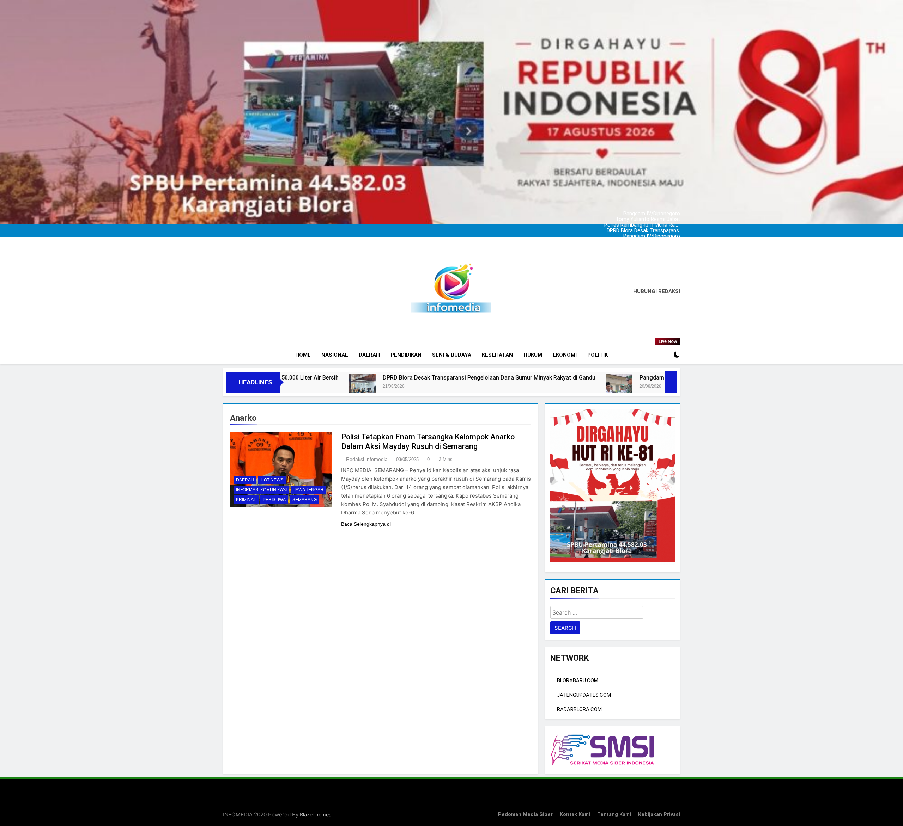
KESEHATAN (497, 355)
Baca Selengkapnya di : (367, 524)
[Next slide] (676, 229)
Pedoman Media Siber (525, 815)
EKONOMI (565, 355)
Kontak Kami (575, 815)
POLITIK (597, 355)
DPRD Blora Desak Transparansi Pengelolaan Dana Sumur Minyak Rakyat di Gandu (648, 225)
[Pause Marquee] (671, 382)
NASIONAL (334, 355)
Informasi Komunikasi (261, 489)
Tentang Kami (614, 815)
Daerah (245, 479)
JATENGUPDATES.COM (584, 695)
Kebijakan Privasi (659, 815)
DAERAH (369, 355)
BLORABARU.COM (577, 680)
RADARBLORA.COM (579, 709)
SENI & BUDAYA (451, 355)
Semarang (304, 499)
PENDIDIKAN (406, 355)
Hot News (272, 479)
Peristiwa (274, 499)
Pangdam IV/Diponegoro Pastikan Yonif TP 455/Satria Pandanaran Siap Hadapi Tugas (648, 208)
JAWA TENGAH (308, 489)
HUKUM (532, 355)
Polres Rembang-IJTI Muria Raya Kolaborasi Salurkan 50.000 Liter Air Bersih (648, 219)
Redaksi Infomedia (367, 459)
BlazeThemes (316, 815)
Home (303, 355)
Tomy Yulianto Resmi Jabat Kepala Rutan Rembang (648, 214)
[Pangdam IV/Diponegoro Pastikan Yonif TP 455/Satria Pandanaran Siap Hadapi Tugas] (501, 387)
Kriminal (246, 499)
